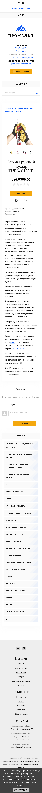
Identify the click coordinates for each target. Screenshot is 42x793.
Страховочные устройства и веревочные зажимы (17, 466)
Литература (10, 584)
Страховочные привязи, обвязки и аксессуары (19, 445)
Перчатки (9, 605)
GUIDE (12, 342)
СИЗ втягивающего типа (15, 591)
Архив (8, 619)
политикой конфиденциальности (23, 761)
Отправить (24, 423)
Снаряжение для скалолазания (18, 562)
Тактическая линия (13, 555)
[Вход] (10, 408)
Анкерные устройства (14, 534)
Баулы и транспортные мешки (18, 548)
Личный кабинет (18, 8)
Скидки (9, 598)
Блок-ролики (11, 520)
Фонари (9, 576)
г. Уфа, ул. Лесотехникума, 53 (21, 58)
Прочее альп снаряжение (16, 527)
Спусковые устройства (15, 492)
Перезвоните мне (22, 72)
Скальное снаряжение (15, 612)
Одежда (9, 499)
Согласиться (21, 790)
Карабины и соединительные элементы (17, 476)
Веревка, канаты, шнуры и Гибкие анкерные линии (19, 455)
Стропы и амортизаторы (15, 506)
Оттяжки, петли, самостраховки (19, 513)
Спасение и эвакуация (14, 541)
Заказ (28, 8)
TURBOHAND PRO (19, 349)
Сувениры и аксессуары (15, 569)
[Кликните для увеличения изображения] (21, 132)
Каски (8, 485)
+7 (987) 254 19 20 (21, 51)
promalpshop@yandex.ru (21, 64)
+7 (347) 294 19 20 (21, 48)
